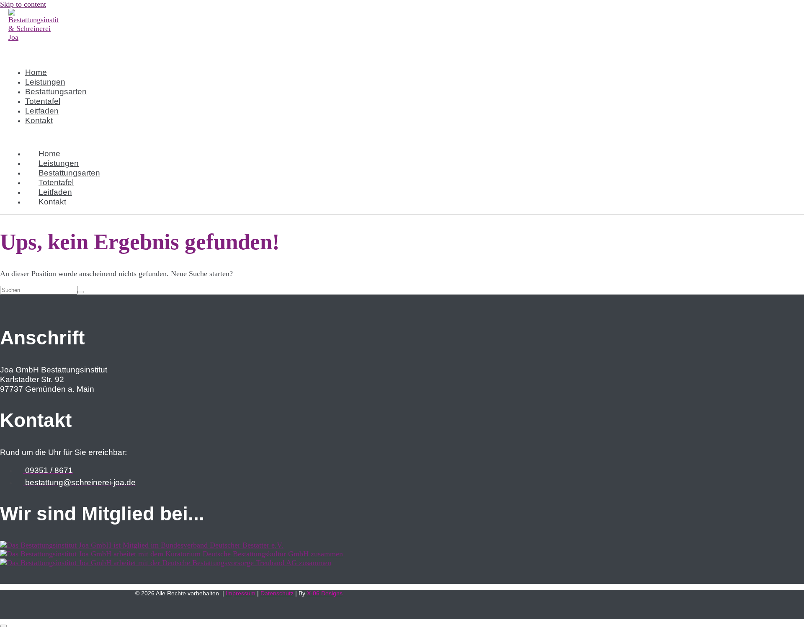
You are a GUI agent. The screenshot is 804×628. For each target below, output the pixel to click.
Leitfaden (42, 110)
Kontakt (39, 120)
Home (36, 72)
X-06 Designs (325, 593)
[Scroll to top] (3, 626)
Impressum (240, 593)
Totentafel (42, 101)
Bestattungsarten (56, 91)
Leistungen (45, 81)
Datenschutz (277, 593)
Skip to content (23, 4)
